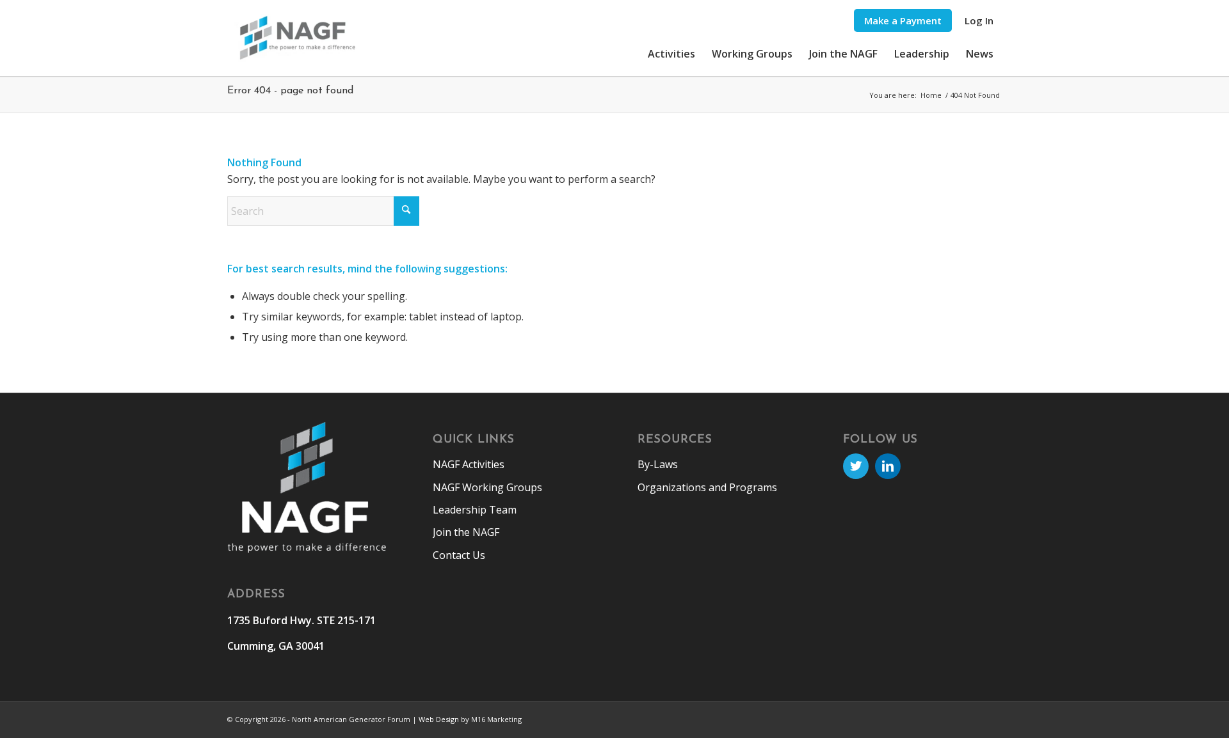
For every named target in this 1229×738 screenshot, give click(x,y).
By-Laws (658, 464)
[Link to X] (856, 466)
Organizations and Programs (707, 487)
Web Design (439, 719)
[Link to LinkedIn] (888, 466)
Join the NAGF (466, 532)
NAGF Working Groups (487, 487)
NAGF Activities (468, 464)
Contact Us (459, 555)
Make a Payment (903, 20)
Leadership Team (475, 510)
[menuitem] (902, 21)
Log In (979, 20)
